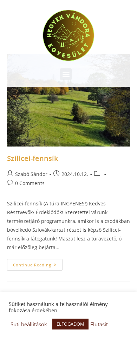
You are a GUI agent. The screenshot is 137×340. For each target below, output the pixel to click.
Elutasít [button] (99, 324)
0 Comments (30, 183)
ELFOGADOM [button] (70, 324)
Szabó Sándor (31, 174)
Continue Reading (32, 264)
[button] (66, 74)
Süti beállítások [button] (29, 324)
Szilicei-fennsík (32, 158)
